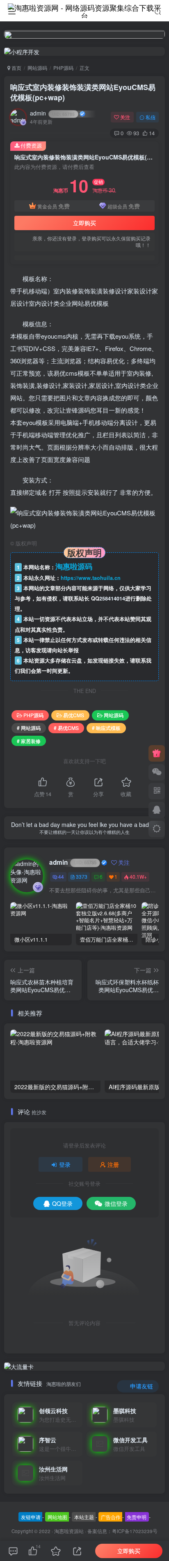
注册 (113, 1164)
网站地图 (57, 1516)
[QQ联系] (156, 810)
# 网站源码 (29, 727)
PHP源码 (63, 67)
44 (61, 876)
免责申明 (136, 1516)
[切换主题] (156, 829)
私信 (150, 116)
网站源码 (37, 67)
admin (52, 113)
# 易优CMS (66, 727)
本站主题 (84, 1516)
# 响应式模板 (106, 727)
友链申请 (31, 1516)
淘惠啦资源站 (69, 1531)
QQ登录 (62, 1203)
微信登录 (116, 1203)
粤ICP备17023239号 (135, 1531)
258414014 (112, 598)
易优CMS (73, 714)
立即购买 (84, 223)
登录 (65, 1164)
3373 (81, 876)
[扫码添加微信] (156, 772)
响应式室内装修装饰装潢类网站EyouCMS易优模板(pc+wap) (82, 92)
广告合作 (111, 1516)
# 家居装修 (29, 740)
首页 (15, 67)
